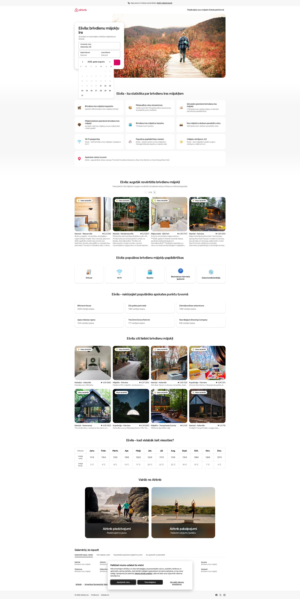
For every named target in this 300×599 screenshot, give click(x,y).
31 (82, 95)
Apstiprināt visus (123, 582)
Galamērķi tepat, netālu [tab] (84, 555)
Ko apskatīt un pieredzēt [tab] (155, 555)
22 (105, 86)
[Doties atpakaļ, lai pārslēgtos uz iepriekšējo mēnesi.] (82, 62)
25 (87, 91)
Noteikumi (105, 595)
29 (105, 91)
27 (96, 91)
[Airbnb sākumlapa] (81, 10)
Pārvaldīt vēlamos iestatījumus (177, 583)
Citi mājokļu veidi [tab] (103, 555)
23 (110, 86)
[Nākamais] (154, 192)
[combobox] (99, 46)
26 (91, 91)
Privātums (95, 595)
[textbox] (88, 55)
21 (101, 86)
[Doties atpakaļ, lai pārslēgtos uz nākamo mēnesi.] (109, 62)
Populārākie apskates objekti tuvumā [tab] (128, 555)
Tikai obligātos (150, 582)
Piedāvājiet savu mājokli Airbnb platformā (205, 10)
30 (110, 91)
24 (82, 91)
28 (101, 91)
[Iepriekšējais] (146, 192)
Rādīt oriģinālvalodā (164, 3)
